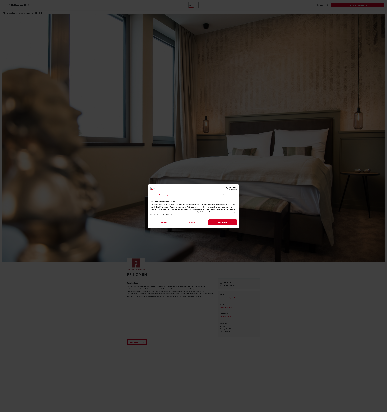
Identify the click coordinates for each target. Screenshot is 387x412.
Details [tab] (193, 195)
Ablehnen (164, 222)
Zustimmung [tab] (163, 195)
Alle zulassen (222, 222)
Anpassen (192, 222)
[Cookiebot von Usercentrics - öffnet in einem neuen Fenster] (228, 188)
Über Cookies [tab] (224, 195)
